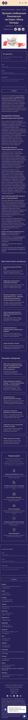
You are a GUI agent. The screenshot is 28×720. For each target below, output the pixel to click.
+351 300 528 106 (6, 666)
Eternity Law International (8, 9)
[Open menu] (26, 3)
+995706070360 (5, 676)
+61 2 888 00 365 (6, 646)
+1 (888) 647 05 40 (6, 620)
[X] (11, 696)
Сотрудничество (14, 691)
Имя (2, 64)
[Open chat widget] (24, 716)
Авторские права (14, 689)
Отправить (14, 91)
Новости (18, 9)
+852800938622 (5, 660)
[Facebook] (7, 696)
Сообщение (4, 77)
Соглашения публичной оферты (14, 687)
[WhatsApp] (21, 696)
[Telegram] (14, 696)
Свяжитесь (4, 243)
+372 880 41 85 (5, 608)
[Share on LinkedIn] (23, 29)
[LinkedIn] (17, 696)
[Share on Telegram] (15, 29)
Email (3, 71)
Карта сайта (14, 693)
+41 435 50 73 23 (6, 588)
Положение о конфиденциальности (14, 685)
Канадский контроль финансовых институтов (12, 57)
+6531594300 (5, 653)
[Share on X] (19, 29)
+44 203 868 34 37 (6, 601)
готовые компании (12, 249)
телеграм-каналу (20, 237)
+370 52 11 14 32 (6, 615)
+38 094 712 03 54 (6, 594)
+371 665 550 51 (6, 633)
